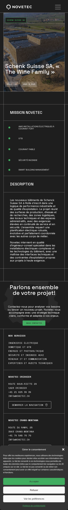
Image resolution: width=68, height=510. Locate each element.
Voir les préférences (34, 498)
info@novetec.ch (19, 396)
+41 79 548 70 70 (19, 435)
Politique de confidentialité (34, 506)
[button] (63, 449)
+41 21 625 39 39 (19, 392)
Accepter (34, 481)
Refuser (34, 490)
